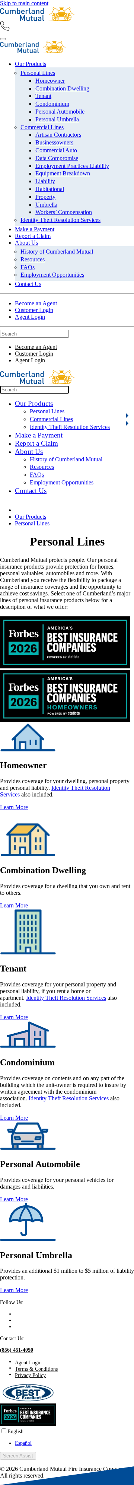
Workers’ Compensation (63, 212)
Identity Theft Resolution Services (60, 220)
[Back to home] (37, 19)
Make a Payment (34, 229)
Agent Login (30, 317)
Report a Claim (33, 236)
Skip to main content (24, 3)
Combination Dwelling (62, 88)
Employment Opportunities (52, 274)
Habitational (49, 189)
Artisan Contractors (58, 134)
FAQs (27, 267)
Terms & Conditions (36, 1369)
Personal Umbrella (57, 119)
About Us (26, 242)
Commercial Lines (42, 127)
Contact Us (28, 284)
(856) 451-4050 (16, 1350)
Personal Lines (37, 73)
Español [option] (23, 1443)
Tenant (43, 96)
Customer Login (34, 310)
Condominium (52, 104)
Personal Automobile (59, 111)
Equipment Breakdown (62, 173)
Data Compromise (56, 158)
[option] (74, 1443)
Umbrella (46, 204)
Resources (32, 259)
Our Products (30, 64)
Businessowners (54, 142)
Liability (45, 181)
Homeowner (50, 80)
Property (45, 197)
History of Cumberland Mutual (56, 251)
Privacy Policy (30, 1375)
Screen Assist (18, 1456)
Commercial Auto (56, 150)
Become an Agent (36, 303)
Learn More (14, 807)
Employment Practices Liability (72, 166)
